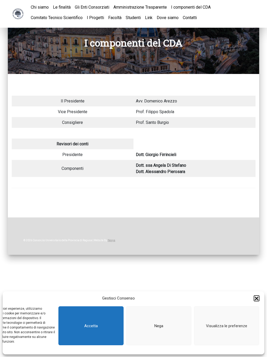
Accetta (91, 326)
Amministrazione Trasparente (140, 7)
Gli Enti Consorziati (92, 7)
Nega (158, 326)
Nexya (111, 240)
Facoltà (115, 17)
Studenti (133, 17)
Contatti (190, 17)
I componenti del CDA (191, 7)
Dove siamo (168, 17)
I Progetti (95, 17)
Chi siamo (40, 7)
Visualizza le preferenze (226, 326)
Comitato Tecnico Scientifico (57, 17)
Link (149, 17)
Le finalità (62, 7)
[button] (256, 298)
